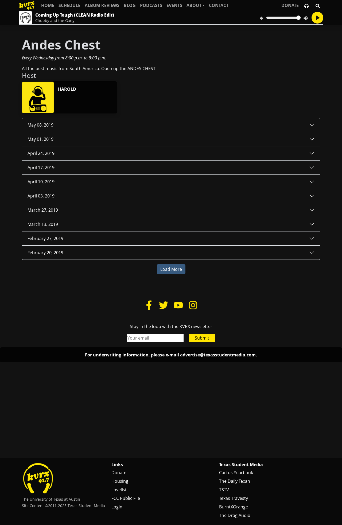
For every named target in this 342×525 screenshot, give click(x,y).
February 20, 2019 (45, 253)
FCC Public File (125, 498)
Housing (119, 481)
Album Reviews (102, 5)
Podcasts (151, 5)
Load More (171, 269)
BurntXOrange (233, 507)
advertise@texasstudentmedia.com (218, 355)
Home (47, 5)
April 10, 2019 (41, 182)
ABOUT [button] (193, 5)
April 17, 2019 (41, 167)
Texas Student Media (241, 464)
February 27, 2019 (45, 238)
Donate (118, 472)
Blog (130, 5)
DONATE (290, 5)
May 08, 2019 (40, 125)
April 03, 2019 (41, 196)
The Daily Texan (234, 481)
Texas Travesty (233, 498)
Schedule (69, 5)
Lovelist (119, 490)
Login (116, 507)
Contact (218, 5)
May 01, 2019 (40, 139)
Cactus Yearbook (236, 472)
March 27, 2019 (43, 210)
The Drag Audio (234, 515)
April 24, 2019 (41, 153)
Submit (202, 338)
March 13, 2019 (43, 224)
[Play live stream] (317, 18)
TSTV (224, 490)
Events (174, 5)
